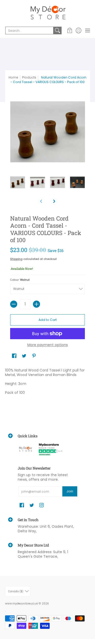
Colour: (20, 280)
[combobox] (29, 30)
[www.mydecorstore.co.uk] (47, 12)
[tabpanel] (47, 387)
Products (29, 77)
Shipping (16, 259)
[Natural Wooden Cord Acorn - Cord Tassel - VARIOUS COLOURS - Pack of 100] (17, 182)
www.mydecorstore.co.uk (21, 603)
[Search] (57, 30)
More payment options (47, 345)
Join (69, 491)
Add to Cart (48, 320)
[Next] (54, 201)
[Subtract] (13, 304)
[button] (69, 30)
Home (13, 77)
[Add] (36, 304)
